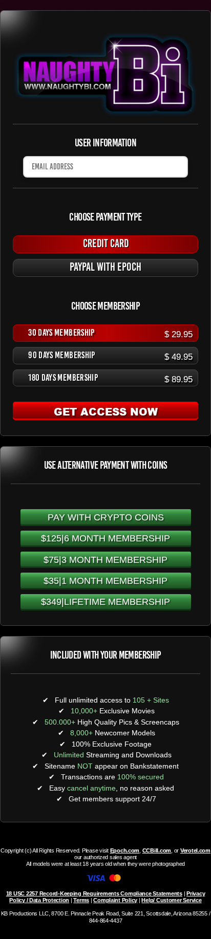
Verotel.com (195, 850)
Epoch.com (125, 850)
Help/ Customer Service (171, 900)
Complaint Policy (115, 900)
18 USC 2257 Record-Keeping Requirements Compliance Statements (94, 893)
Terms (81, 900)
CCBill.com (156, 850)
